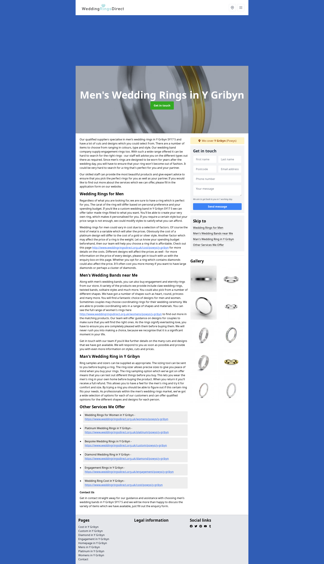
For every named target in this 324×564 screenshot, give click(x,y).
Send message (217, 207)
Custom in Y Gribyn (90, 531)
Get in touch (162, 105)
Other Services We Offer (208, 245)
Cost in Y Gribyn (88, 527)
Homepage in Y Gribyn (92, 543)
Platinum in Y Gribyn (91, 551)
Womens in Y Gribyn (91, 555)
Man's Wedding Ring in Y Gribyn (213, 239)
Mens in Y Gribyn (89, 547)
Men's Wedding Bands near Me (213, 233)
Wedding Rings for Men (208, 228)
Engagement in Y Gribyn (93, 539)
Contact (83, 559)
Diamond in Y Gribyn (91, 535)
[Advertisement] (177, 40)
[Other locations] (232, 7)
